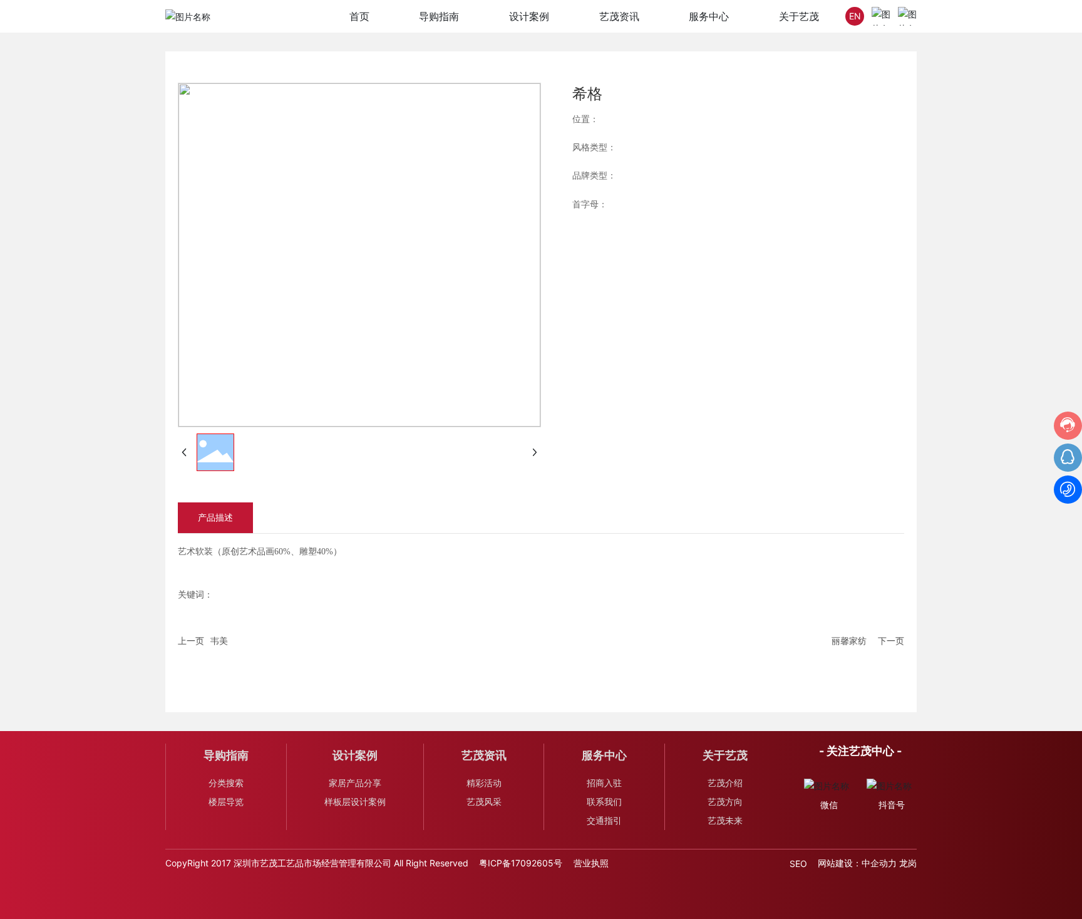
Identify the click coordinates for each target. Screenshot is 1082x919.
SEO (798, 863)
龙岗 (908, 863)
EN (855, 16)
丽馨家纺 (849, 640)
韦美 (219, 640)
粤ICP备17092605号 (520, 863)
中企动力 (879, 863)
